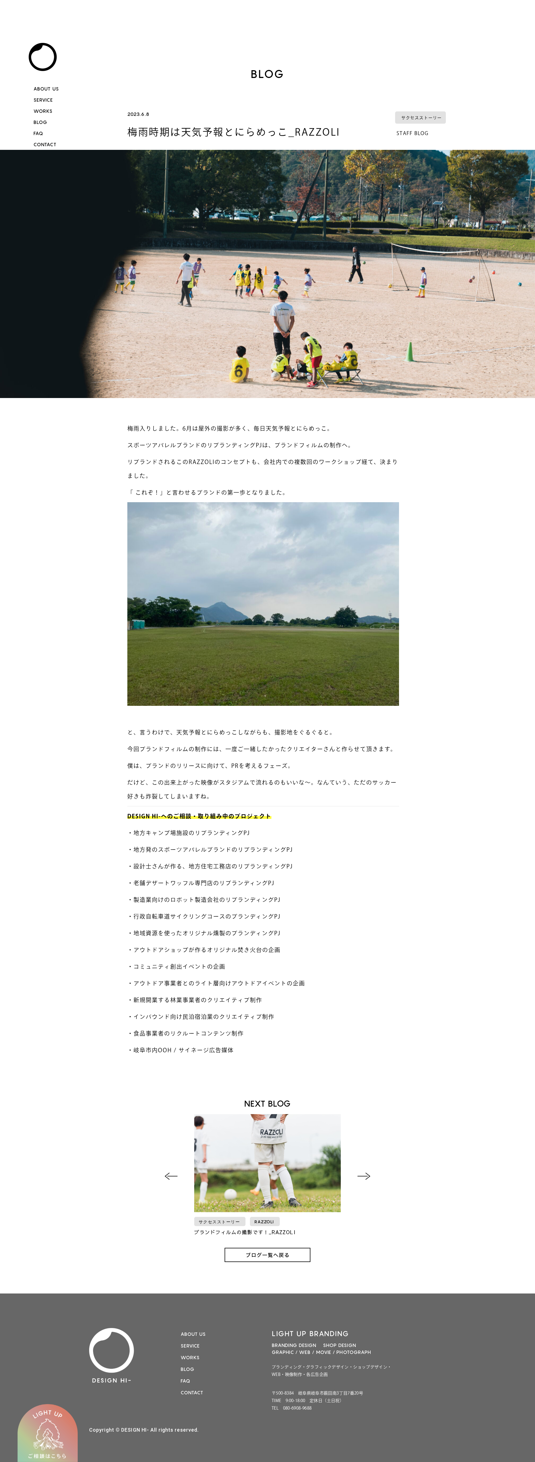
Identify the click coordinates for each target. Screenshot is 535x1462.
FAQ (38, 133)
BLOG (40, 122)
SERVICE (43, 100)
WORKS (43, 111)
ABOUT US (46, 89)
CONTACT (45, 144)
